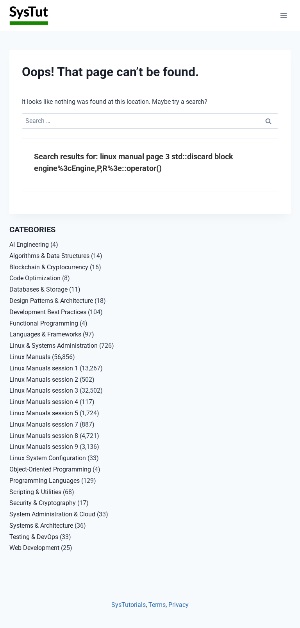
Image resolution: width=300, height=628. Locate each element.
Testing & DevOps (33, 537)
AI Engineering (29, 244)
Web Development (34, 548)
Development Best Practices (47, 312)
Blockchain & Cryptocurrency (48, 267)
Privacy (178, 604)
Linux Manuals (29, 357)
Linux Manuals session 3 (43, 390)
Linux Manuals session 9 (43, 446)
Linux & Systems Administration (53, 345)
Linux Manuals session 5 (43, 413)
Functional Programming (43, 323)
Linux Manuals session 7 (43, 424)
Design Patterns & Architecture (51, 300)
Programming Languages (44, 480)
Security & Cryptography (42, 503)
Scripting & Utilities (35, 492)
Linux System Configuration (47, 458)
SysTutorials (128, 604)
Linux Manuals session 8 (43, 435)
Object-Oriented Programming (50, 469)
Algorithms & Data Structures (49, 256)
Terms (157, 604)
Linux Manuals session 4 (43, 402)
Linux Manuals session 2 (43, 379)
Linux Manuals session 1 (43, 368)
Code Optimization (35, 278)
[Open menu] (283, 15)
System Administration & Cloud (52, 514)
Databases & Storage (38, 289)
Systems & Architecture (41, 525)
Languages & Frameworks (45, 334)
